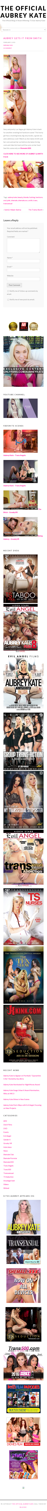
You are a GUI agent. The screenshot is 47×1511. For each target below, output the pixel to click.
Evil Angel (7, 1136)
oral (5, 200)
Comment (11, 237)
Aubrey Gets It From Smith (22, 38)
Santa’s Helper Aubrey (13, 210)
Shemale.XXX (8, 45)
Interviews (7, 1147)
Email (9, 267)
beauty (20, 197)
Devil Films (7, 1125)
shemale (14, 200)
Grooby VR (7, 1143)
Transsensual (8, 1173)
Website (10, 276)
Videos (6, 1184)
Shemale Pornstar (10, 1158)
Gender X (6, 1140)
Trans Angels (8, 1166)
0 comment (7, 48)
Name (10, 258)
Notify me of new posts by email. (22, 299)
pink (8, 200)
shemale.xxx (23, 200)
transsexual (7, 203)
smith (30, 200)
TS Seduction (8, 1177)
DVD (5, 1128)
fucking (32, 197)
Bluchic (23, 1507)
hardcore (39, 197)
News (5, 1151)
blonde (26, 197)
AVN (5, 1121)
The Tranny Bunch (35, 210)
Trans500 (7, 1169)
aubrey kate (12, 197)
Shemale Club (8, 1154)
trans (35, 200)
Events (6, 1132)
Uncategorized (9, 1181)
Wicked (6, 1188)
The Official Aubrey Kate (23, 12)
